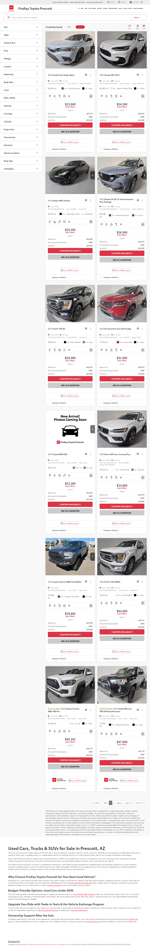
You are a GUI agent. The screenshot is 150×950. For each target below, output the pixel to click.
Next (119, 802)
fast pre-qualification (79, 910)
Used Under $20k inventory (84, 894)
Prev (105, 802)
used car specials (53, 885)
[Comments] (91, 96)
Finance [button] (105, 8)
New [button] (82, 8)
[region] (70, 116)
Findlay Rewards (138, 8)
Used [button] (85, 8)
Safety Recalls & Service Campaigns (53, 944)
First (96, 802)
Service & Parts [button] (113, 8)
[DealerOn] (14, 941)
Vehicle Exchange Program (48, 910)
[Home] (79, 8)
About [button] (120, 8)
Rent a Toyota (128, 8)
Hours (68, 944)
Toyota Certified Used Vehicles (80, 883)
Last (128, 802)
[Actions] (90, 75)
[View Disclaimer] (69, 96)
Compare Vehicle (59, 149)
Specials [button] (99, 8)
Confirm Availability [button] (70, 125)
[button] (92, 50)
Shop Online (92, 8)
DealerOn (25, 944)
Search (136, 17)
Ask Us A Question (70, 131)
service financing (93, 921)
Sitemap (32, 944)
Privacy (38, 944)
